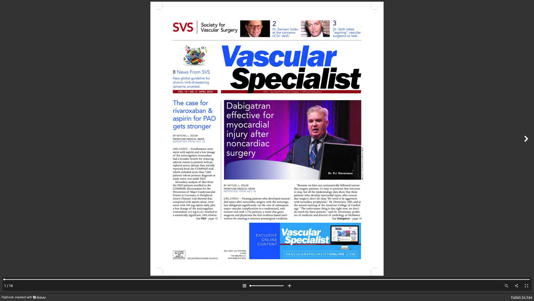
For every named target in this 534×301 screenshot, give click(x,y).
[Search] (506, 286)
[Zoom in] (289, 286)
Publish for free (521, 297)
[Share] (516, 286)
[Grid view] (244, 286)
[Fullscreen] (526, 286)
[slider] (267, 286)
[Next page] (525, 146)
